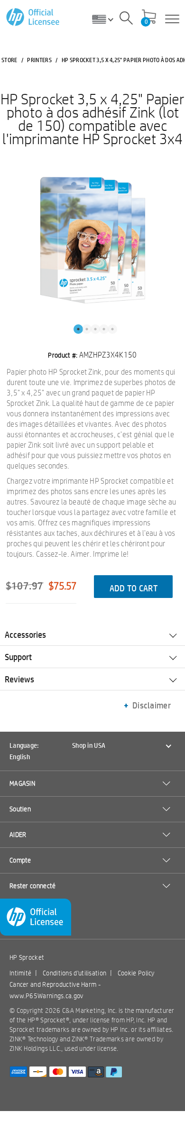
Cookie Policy (136, 973)
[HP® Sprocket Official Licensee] (33, 17)
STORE (9, 59)
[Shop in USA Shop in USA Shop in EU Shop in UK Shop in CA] (106, 19)
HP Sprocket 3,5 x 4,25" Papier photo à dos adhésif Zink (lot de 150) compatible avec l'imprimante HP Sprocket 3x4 (92, 118)
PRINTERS (39, 59)
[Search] (126, 19)
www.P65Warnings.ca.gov (46, 996)
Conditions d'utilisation (74, 973)
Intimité (20, 973)
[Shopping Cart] (149, 17)
